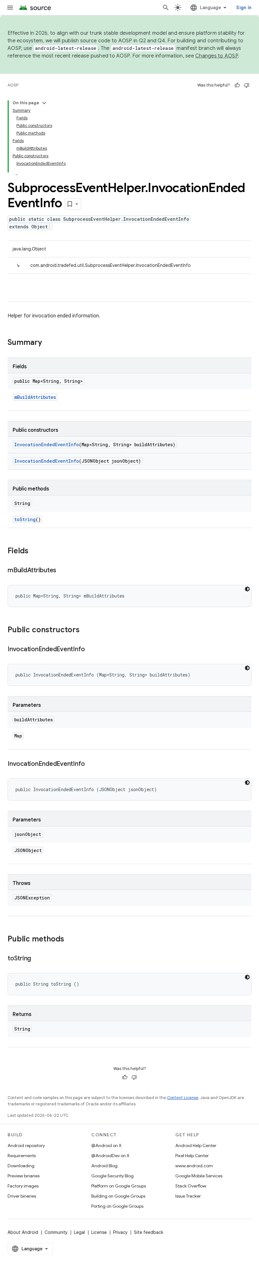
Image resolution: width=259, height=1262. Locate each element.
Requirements (22, 1155)
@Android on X (106, 1145)
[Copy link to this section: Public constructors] (86, 630)
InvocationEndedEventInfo (46, 445)
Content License (182, 1097)
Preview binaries (23, 1176)
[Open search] (166, 7)
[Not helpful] (246, 85)
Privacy (120, 1232)
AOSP (13, 85)
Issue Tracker (188, 1196)
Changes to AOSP (216, 56)
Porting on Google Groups (117, 1206)
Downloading (21, 1166)
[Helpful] (237, 85)
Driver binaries (22, 1196)
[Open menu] (10, 7)
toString (25, 519)
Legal (79, 1232)
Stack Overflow (190, 1186)
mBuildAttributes (35, 397)
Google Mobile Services (198, 1176)
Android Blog (104, 1166)
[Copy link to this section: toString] (37, 959)
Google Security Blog (112, 1176)
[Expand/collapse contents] (44, 103)
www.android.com (194, 1166)
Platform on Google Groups (118, 1186)
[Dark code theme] (247, 589)
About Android (23, 1232)
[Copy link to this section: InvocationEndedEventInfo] (91, 649)
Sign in (243, 7)
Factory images (23, 1186)
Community (56, 1232)
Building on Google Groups (118, 1196)
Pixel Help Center (192, 1155)
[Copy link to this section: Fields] (34, 551)
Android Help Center (195, 1145)
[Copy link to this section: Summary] (48, 343)
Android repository (26, 1145)
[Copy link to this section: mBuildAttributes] (62, 570)
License (99, 1232)
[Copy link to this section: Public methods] (70, 939)
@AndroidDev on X (110, 1155)
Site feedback (148, 1232)
